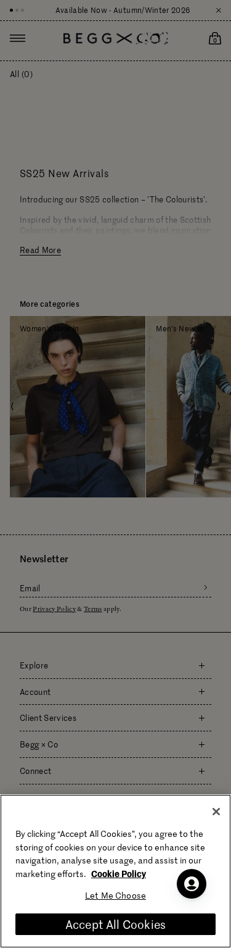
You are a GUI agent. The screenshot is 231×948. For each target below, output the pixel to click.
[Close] (216, 811)
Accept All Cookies (115, 924)
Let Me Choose (115, 895)
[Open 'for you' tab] (191, 884)
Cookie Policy (118, 873)
